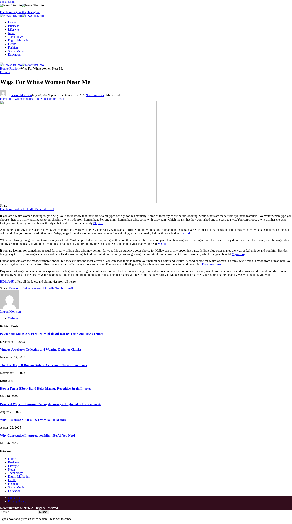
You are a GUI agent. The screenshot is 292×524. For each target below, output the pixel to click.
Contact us (14, 497)
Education (14, 54)
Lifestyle (13, 29)
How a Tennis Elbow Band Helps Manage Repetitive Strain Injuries (45, 388)
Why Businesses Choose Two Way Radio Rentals (33, 419)
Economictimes (211, 264)
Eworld (185, 233)
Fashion (13, 47)
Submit (43, 511)
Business (13, 26)
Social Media (16, 51)
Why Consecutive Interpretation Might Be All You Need (37, 435)
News (11, 33)
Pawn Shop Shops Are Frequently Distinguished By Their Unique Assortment (52, 333)
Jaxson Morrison (21, 95)
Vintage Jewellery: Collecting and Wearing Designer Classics (40, 349)
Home (12, 22)
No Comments (95, 95)
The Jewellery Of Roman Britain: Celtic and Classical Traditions (43, 365)
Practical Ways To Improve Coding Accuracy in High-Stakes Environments (50, 404)
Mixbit (162, 243)
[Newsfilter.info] (22, 15)
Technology (15, 36)
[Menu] (1, 62)
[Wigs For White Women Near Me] (78, 202)
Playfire (98, 223)
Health (12, 44)
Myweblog (238, 254)
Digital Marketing (19, 40)
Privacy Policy (17, 501)
